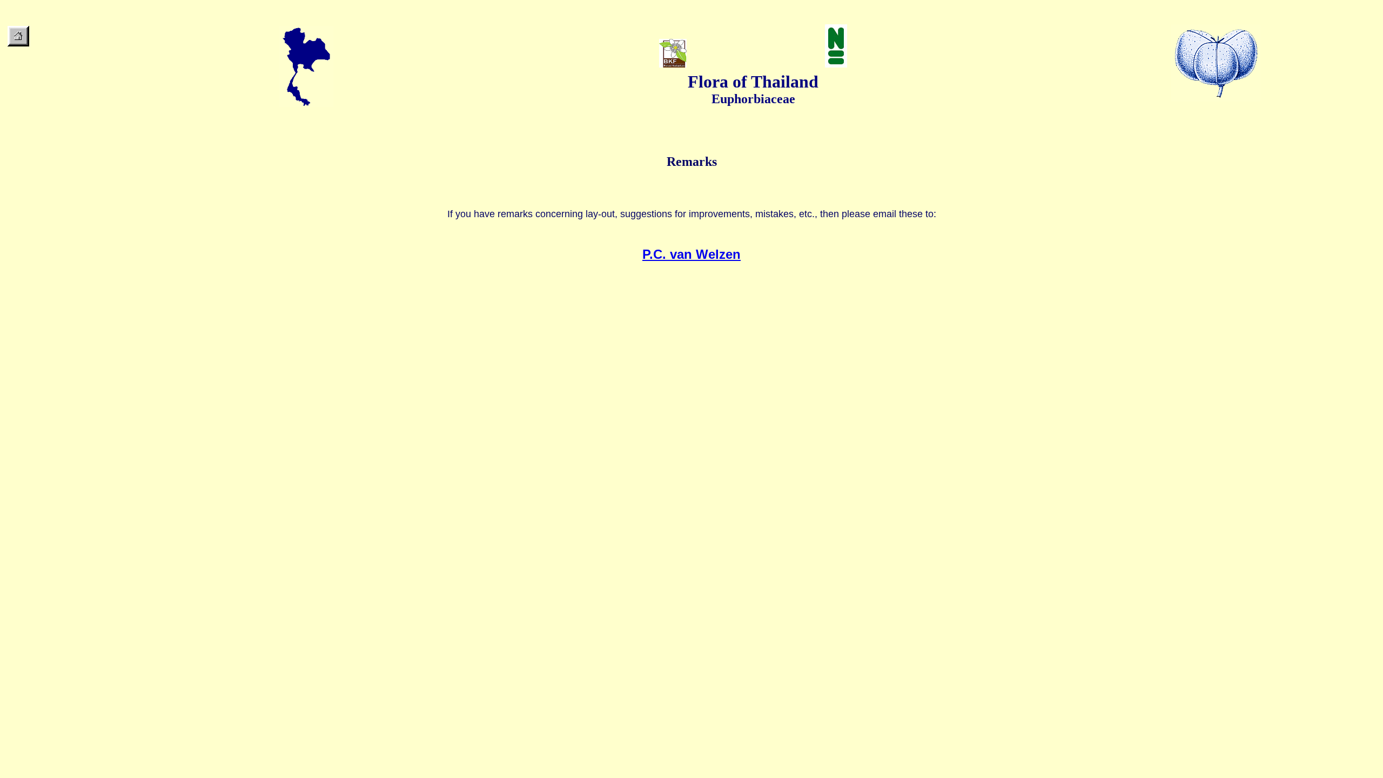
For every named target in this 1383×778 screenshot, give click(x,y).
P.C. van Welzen (691, 254)
